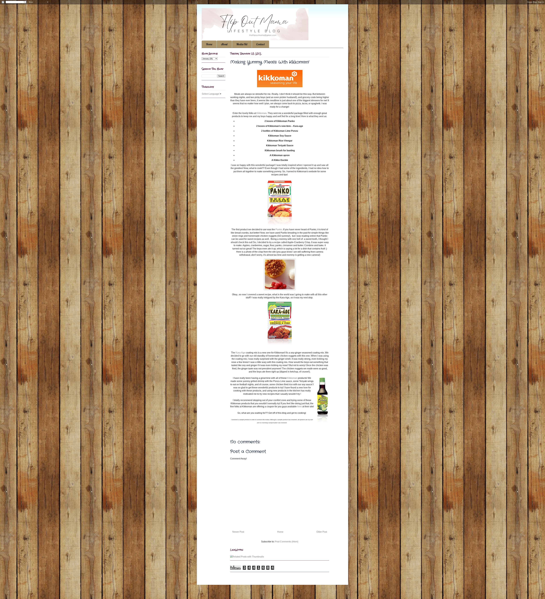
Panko (278, 229)
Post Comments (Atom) (286, 541)
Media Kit (242, 44)
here (299, 406)
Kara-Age (241, 352)
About (224, 44)
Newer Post (238, 532)
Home (209, 44)
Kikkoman (261, 113)
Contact (260, 44)
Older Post (321, 532)
